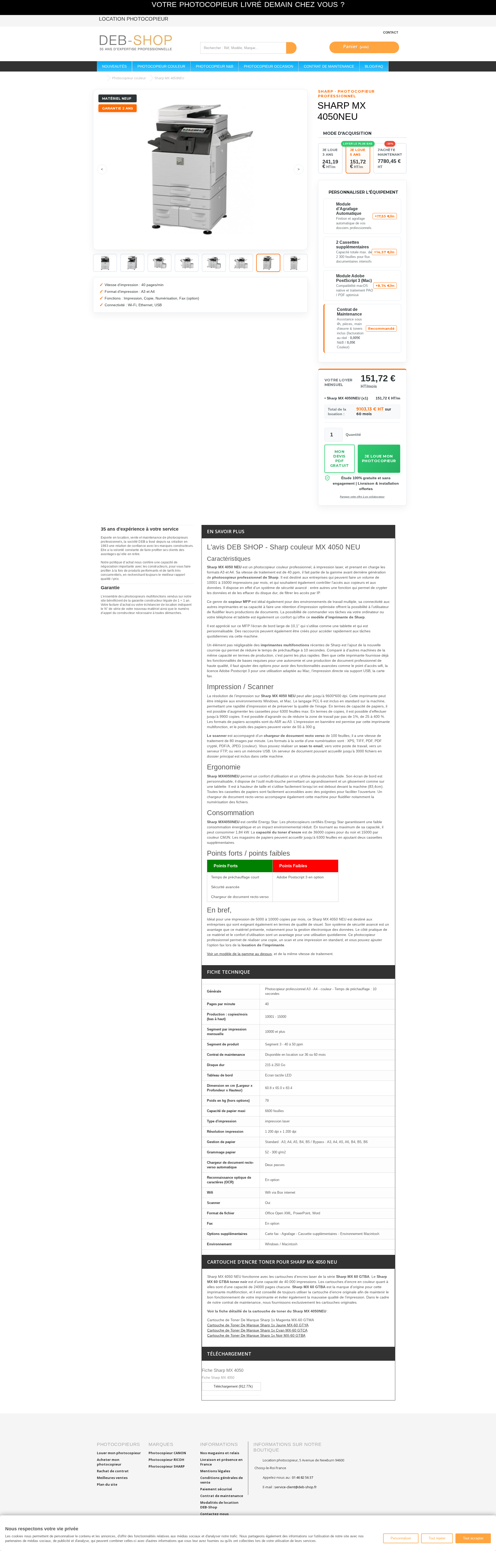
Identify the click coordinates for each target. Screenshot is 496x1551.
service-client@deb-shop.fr (295, 1487)
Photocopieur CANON (167, 1453)
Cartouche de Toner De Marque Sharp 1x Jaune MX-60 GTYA (257, 1325)
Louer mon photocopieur (119, 1453)
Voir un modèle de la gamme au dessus (239, 954)
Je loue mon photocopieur (379, 458)
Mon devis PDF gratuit (339, 458)
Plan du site (107, 1484)
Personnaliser (401, 1538)
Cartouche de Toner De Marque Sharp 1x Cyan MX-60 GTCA (257, 1330)
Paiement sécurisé (216, 1489)
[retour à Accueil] (102, 78)
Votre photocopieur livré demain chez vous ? (248, 5)
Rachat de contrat (113, 1471)
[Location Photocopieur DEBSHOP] (144, 43)
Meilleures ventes (112, 1477)
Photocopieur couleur (129, 78)
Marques (161, 1444)
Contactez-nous (214, 1513)
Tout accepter (473, 1538)
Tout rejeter (437, 1538)
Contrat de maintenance (221, 1495)
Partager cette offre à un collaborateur (362, 496)
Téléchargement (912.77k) (233, 1386)
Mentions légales (215, 1471)
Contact (390, 32)
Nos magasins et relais (219, 1453)
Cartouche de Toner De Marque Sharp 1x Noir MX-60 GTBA (256, 1335)
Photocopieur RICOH (166, 1459)
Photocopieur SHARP (167, 1466)
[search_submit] (291, 48)
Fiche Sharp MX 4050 (222, 1370)
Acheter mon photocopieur (109, 1462)
